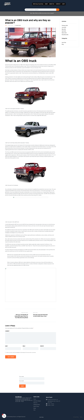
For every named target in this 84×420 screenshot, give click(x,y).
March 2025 (64, 32)
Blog (34, 13)
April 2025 (64, 31)
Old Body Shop (18, 25)
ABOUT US (51, 3)
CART (63, 3)
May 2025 (64, 29)
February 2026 (65, 25)
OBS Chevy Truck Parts (38, 3)
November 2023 (65, 34)
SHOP (46, 3)
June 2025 (64, 27)
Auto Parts (64, 42)
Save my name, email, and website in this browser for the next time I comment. (21, 352)
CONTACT (58, 3)
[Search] (57, 9)
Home (31, 13)
